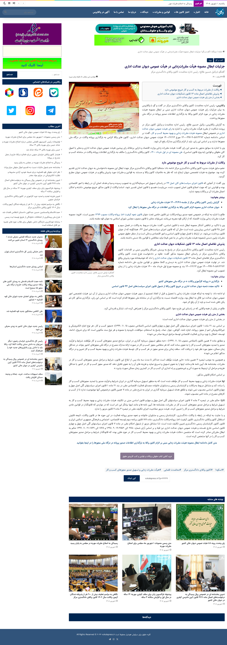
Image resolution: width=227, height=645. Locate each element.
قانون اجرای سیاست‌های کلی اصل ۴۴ (185, 183)
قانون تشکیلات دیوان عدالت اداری (171, 258)
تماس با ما (119, 12)
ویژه (210, 60)
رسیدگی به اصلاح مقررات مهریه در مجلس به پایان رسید (170, 3)
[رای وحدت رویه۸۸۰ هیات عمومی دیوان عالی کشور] (200, 522)
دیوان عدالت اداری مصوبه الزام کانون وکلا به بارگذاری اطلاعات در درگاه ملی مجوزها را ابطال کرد (173, 207)
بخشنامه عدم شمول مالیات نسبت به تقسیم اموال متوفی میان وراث (32, 167)
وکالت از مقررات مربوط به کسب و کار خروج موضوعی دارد (192, 90)
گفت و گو (206, 51)
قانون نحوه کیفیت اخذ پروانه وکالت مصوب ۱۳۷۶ (119, 214)
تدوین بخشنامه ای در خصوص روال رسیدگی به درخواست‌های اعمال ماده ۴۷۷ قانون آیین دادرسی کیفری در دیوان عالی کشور (201, 597)
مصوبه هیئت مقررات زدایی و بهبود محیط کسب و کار (176, 133)
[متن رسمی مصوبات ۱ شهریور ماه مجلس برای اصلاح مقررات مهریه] (146, 522)
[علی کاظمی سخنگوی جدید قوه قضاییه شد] (53, 316)
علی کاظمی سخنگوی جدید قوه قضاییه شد (24, 311)
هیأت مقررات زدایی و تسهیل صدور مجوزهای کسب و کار (132, 470)
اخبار (197, 12)
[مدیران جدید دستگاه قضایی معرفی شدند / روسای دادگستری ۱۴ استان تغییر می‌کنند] (53, 241)
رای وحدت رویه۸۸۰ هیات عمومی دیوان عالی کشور (203, 543)
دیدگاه (145, 12)
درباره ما (132, 12)
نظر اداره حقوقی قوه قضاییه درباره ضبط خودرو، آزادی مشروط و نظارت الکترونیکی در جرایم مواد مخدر (34, 173)
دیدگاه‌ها (146, 617)
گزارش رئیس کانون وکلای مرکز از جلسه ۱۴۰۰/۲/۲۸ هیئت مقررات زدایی (185, 202)
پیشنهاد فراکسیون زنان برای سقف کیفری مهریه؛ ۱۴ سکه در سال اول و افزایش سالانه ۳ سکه (147, 596)
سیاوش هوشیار (132, 634)
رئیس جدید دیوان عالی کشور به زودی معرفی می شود (24, 328)
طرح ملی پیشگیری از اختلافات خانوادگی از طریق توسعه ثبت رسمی (32, 217)
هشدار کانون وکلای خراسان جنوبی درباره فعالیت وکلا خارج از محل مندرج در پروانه (32, 156)
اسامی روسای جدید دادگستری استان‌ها (26, 266)
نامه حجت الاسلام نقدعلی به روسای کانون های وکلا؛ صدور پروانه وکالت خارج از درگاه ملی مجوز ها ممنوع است (23, 285)
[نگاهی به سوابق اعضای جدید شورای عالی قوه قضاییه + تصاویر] (53, 301)
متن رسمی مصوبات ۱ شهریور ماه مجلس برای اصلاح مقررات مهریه (149, 545)
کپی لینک (132, 478)
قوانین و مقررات (162, 12)
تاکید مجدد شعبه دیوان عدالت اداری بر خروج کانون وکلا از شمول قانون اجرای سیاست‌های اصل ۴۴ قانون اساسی (165, 286)
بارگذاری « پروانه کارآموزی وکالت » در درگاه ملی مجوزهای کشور (188, 281)
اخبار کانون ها (182, 12)
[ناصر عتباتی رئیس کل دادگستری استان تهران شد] (53, 256)
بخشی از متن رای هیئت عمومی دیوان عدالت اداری (198, 97)
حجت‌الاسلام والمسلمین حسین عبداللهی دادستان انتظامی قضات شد (31, 212)
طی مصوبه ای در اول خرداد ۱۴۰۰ (166, 152)
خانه (206, 12)
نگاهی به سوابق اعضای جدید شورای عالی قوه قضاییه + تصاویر (23, 298)
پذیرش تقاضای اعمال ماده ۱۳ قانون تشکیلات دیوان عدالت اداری (188, 94)
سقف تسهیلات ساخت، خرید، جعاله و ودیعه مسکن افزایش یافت (24, 375)
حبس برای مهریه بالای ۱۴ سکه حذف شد (43, 149)
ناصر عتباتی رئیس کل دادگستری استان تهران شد (23, 253)
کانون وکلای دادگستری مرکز (197, 470)
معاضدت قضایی (171, 470)
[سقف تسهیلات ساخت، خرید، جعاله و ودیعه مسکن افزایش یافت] (53, 379)
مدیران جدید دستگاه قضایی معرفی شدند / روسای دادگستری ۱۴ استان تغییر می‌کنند (24, 238)
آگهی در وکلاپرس (101, 12)
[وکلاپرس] (220, 12)
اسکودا (218, 470)
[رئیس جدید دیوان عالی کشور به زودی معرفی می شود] (53, 331)
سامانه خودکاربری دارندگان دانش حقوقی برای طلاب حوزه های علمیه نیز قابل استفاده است (32, 223)
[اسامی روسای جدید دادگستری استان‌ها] (53, 271)
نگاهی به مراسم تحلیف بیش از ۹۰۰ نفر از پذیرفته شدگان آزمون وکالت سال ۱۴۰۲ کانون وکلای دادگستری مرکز (94, 596)
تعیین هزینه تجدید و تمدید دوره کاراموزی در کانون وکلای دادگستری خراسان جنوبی (32, 198)
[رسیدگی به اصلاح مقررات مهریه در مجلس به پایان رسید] (93, 522)
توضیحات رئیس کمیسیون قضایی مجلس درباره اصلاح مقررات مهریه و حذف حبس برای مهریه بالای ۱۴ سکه (31, 143)
